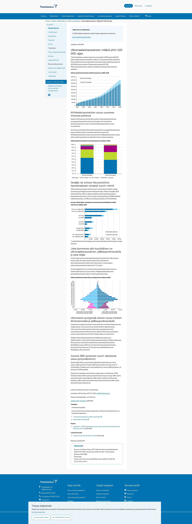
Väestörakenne (62, 21)
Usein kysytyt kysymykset (76, 497)
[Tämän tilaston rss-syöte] (57, 96)
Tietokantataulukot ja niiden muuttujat (86, 417)
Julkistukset (52, 32)
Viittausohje (78, 446)
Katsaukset (52, 36)
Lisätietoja (52, 76)
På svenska (138, 6)
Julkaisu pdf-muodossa (78, 401)
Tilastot (54, 21)
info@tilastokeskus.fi (103, 393)
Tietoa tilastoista (67, 16)
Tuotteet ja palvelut (105, 16)
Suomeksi (128, 6)
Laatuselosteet (53, 60)
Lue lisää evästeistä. (38, 512)
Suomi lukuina (101, 497)
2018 (69, 21)
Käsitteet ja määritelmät (56, 68)
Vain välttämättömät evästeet (61, 517)
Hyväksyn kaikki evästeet (41, 517)
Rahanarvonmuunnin (103, 501)
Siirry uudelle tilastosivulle (81, 37)
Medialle (70, 501)
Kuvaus (50, 56)
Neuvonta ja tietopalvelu (76, 490)
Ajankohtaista (120, 16)
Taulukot (51, 40)
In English (148, 6)
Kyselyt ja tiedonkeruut (85, 16)
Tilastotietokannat (102, 494)
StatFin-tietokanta (102, 490)
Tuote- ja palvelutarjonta (56, 52)
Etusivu (43, 16)
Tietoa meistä (134, 16)
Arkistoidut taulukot (80, 419)
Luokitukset (52, 72)
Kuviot (50, 44)
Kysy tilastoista (73, 494)
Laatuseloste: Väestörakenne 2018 (84, 436)
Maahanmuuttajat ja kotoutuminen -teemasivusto (55, 88)
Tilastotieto (54, 16)
